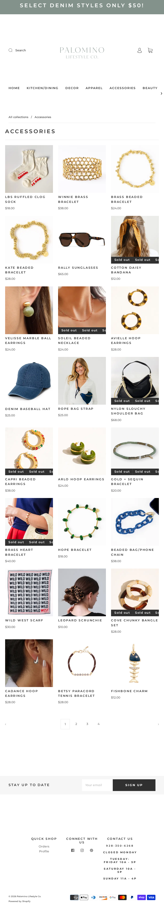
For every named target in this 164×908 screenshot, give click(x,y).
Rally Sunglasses (78, 268)
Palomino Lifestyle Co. (29, 896)
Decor (72, 88)
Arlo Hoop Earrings (81, 479)
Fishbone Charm (129, 691)
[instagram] (82, 850)
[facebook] (72, 850)
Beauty (150, 88)
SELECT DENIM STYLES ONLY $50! (82, 5)
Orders (44, 846)
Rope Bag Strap (76, 409)
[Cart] (150, 50)
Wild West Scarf (24, 620)
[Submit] (13, 50)
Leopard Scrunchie (80, 620)
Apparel (94, 88)
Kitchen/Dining (43, 88)
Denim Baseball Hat (27, 409)
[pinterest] (91, 850)
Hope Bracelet (75, 550)
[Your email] (97, 785)
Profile (44, 851)
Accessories (123, 88)
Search (20, 50)
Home (14, 88)
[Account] (140, 50)
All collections (18, 117)
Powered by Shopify (20, 901)
